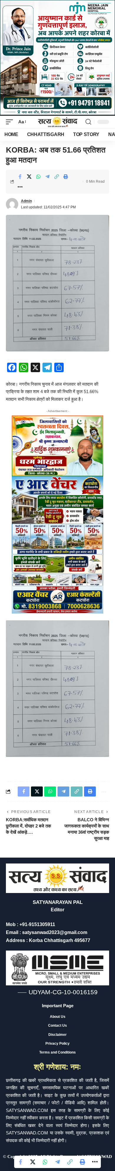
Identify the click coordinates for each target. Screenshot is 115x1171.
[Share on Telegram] (47, 176)
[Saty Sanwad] (57, 122)
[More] (20, 187)
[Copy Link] (56, 176)
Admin (26, 201)
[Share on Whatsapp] (38, 176)
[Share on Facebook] (20, 176)
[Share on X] (29, 176)
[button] (11, 122)
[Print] (66, 176)
